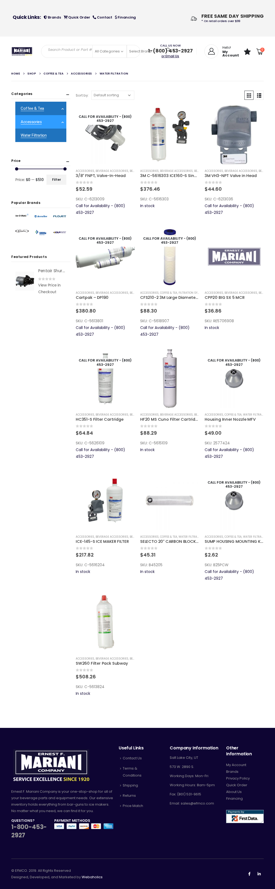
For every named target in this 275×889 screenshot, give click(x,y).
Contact (104, 17)
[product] (169, 134)
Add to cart (190, 114)
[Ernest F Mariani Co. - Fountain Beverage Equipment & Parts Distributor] (22, 51)
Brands (54, 17)
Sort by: (82, 95)
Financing (126, 17)
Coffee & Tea (168, 293)
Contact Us (132, 758)
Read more (126, 114)
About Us (234, 791)
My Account (236, 764)
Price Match (133, 805)
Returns (129, 795)
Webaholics (92, 877)
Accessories (85, 171)
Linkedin (259, 874)
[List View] (259, 95)
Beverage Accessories (112, 171)
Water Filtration (255, 415)
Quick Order (78, 17)
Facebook (249, 874)
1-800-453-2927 (29, 831)
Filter (56, 179)
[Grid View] (249, 95)
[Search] (168, 49)
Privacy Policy (238, 778)
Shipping (130, 785)
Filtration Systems (192, 293)
